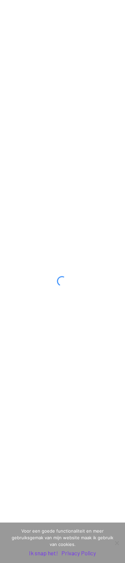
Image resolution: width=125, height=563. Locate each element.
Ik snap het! (43, 553)
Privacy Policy (78, 553)
